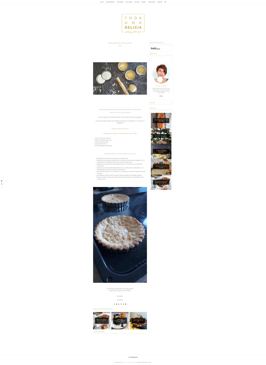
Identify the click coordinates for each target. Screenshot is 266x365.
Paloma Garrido (161, 86)
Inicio (102, 1)
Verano (144, 1)
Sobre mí (160, 1)
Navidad (137, 1)
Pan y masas (129, 1)
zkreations (133, 362)
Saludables (120, 1)
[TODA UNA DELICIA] (133, 23)
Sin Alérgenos (110, 1)
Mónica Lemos (125, 362)
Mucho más (151, 1)
